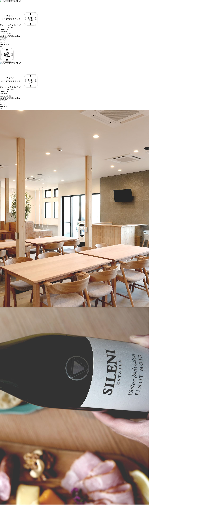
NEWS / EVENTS (7, 27)
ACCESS (3, 42)
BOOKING (4, 44)
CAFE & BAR (5, 34)
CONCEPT (4, 30)
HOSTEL (3, 32)
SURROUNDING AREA (10, 36)
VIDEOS (3, 38)
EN (1, 47)
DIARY (3, 40)
